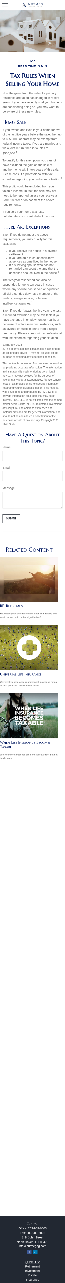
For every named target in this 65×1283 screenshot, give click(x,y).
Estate (32, 1275)
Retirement (32, 1266)
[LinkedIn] (35, 1252)
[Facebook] (29, 1252)
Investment (32, 1271)
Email (6, 467)
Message (8, 488)
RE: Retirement (12, 606)
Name (6, 447)
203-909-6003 (37, 1228)
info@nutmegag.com (32, 1246)
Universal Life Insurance (21, 674)
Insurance (32, 1279)
